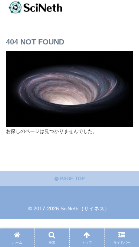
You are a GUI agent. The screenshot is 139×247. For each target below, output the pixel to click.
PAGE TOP (72, 178)
